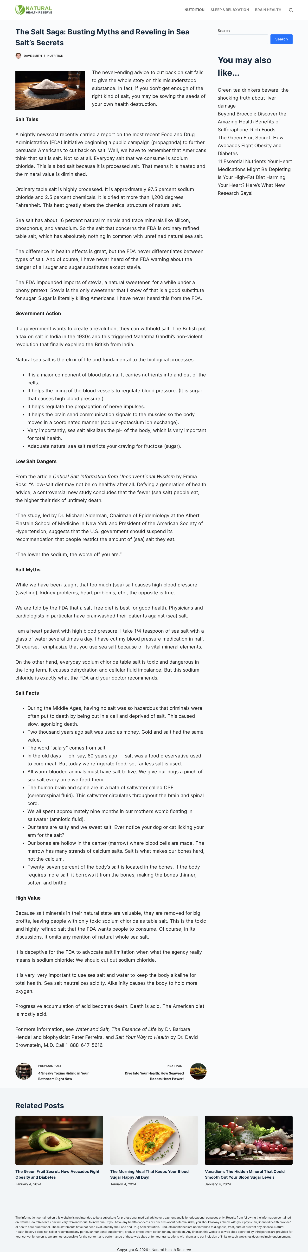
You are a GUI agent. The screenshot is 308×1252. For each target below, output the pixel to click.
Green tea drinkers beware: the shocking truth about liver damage (253, 98)
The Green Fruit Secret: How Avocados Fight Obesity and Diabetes (250, 145)
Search (224, 30)
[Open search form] (291, 10)
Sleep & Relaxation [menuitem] (230, 9)
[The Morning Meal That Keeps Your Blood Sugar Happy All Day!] (154, 1140)
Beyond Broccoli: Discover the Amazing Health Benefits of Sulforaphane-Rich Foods (252, 122)
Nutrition (55, 55)
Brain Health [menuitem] (268, 9)
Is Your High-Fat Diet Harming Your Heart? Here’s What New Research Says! (251, 185)
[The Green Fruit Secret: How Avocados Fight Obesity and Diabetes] (59, 1140)
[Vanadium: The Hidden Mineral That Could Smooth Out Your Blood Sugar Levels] (249, 1140)
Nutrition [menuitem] (195, 9)
